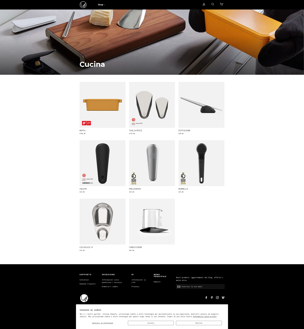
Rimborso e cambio (110, 286)
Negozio (157, 282)
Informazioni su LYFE (139, 281)
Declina (199, 323)
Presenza (135, 286)
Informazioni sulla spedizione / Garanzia (112, 281)
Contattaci (84, 280)
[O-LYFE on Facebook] (206, 297)
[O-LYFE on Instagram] (217, 297)
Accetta (150, 323)
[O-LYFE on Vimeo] (223, 297)
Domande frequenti (88, 284)
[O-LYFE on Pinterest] (211, 297)
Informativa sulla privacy (205, 316)
